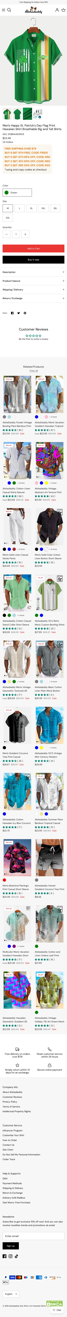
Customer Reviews (12, 1096)
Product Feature (11, 280)
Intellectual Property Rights (17, 1111)
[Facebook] (4, 1256)
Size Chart (8, 1149)
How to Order (10, 1140)
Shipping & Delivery (13, 1188)
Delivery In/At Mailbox (14, 1197)
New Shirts (24, 1306)
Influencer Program (12, 1130)
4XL (8, 217)
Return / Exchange (12, 298)
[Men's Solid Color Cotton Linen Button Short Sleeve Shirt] (49, 526)
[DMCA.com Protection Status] (54, 1306)
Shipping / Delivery (13, 289)
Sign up (11, 1245)
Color (5, 185)
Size (5, 201)
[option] (33, 61)
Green (14, 192)
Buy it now (33, 259)
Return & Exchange (13, 1192)
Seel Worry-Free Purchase (16, 1202)
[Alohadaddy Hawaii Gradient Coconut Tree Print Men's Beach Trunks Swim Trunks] (49, 857)
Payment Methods (12, 1183)
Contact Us (8, 1144)
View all (33, 370)
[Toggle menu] (3, 10)
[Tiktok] (16, 1256)
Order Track (9, 1159)
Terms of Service (11, 1106)
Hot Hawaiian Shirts (37, 1306)
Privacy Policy (10, 1101)
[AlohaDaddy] (33, 10)
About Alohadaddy (12, 1092)
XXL (43, 208)
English (8, 1293)
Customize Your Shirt (13, 1135)
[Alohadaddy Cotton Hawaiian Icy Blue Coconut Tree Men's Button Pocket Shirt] (17, 791)
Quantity (7, 227)
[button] (10, 430)
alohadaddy (14, 1306)
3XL (55, 208)
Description (9, 272)
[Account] (56, 10)
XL (31, 208)
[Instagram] (10, 1256)
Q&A (5, 1178)
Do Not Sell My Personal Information (21, 1154)
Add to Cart (33, 248)
